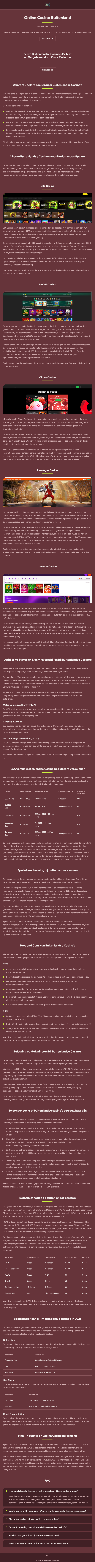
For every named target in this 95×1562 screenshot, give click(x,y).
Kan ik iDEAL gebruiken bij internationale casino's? (34, 1535)
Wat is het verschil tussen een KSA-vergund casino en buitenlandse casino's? (47, 1511)
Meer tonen (47, 38)
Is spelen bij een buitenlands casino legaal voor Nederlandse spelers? (43, 1491)
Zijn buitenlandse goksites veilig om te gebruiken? (34, 1519)
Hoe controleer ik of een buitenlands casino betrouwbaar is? (39, 1543)
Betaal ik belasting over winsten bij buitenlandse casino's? (38, 1527)
